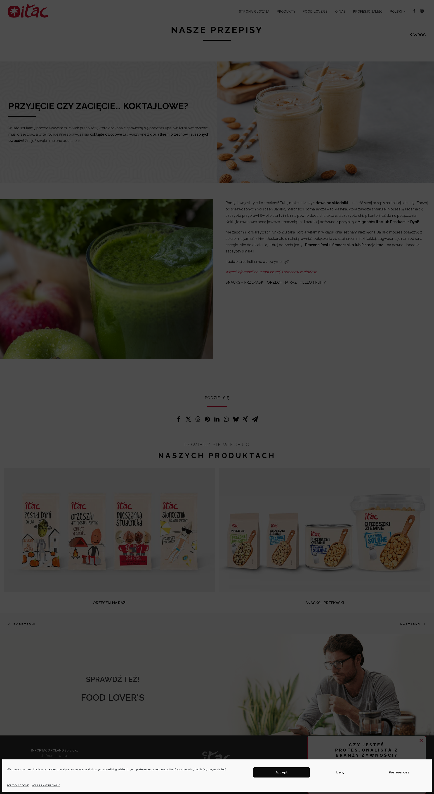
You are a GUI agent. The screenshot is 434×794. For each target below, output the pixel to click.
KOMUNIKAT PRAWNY (46, 785)
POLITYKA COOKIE (18, 785)
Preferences (399, 772)
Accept (282, 772)
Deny (340, 772)
